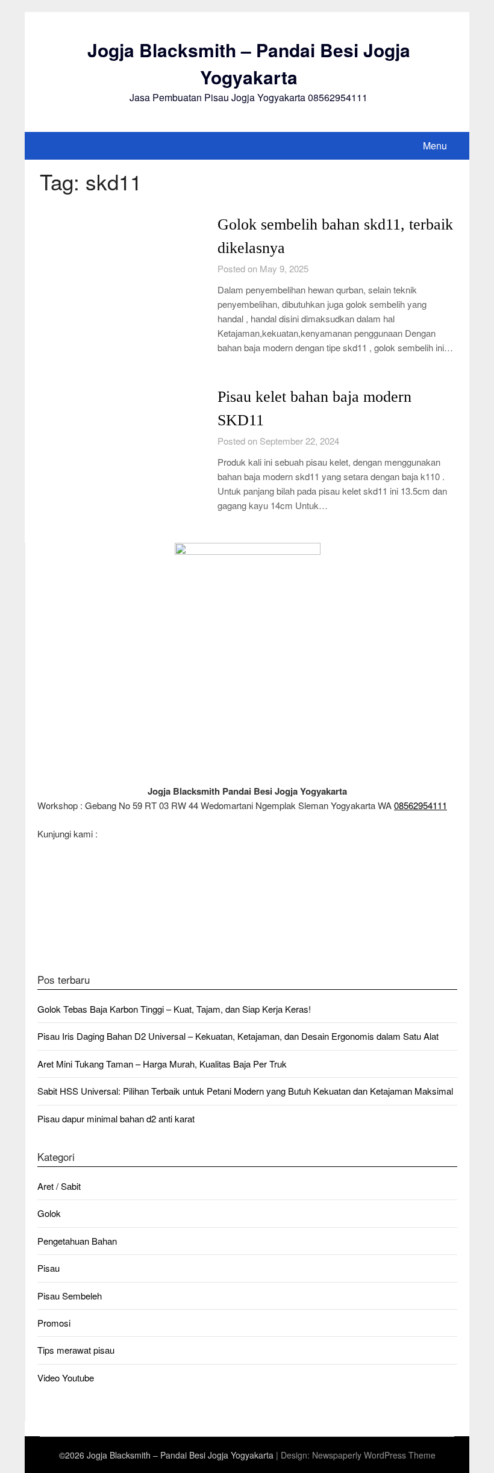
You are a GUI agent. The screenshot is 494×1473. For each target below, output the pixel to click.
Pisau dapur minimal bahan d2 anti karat (116, 1118)
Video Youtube (65, 1377)
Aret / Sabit (59, 1186)
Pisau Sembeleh (69, 1295)
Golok (49, 1213)
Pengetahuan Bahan (77, 1240)
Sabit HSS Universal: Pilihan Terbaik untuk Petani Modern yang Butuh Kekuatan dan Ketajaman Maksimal (245, 1090)
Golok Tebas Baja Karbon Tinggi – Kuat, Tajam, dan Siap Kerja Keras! (174, 1008)
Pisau (48, 1268)
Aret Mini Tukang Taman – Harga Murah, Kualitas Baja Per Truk (162, 1063)
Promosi (53, 1322)
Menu (435, 145)
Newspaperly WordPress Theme (374, 1455)
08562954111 (420, 805)
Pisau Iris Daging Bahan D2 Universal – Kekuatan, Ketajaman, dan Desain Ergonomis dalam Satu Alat (238, 1036)
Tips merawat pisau (75, 1349)
